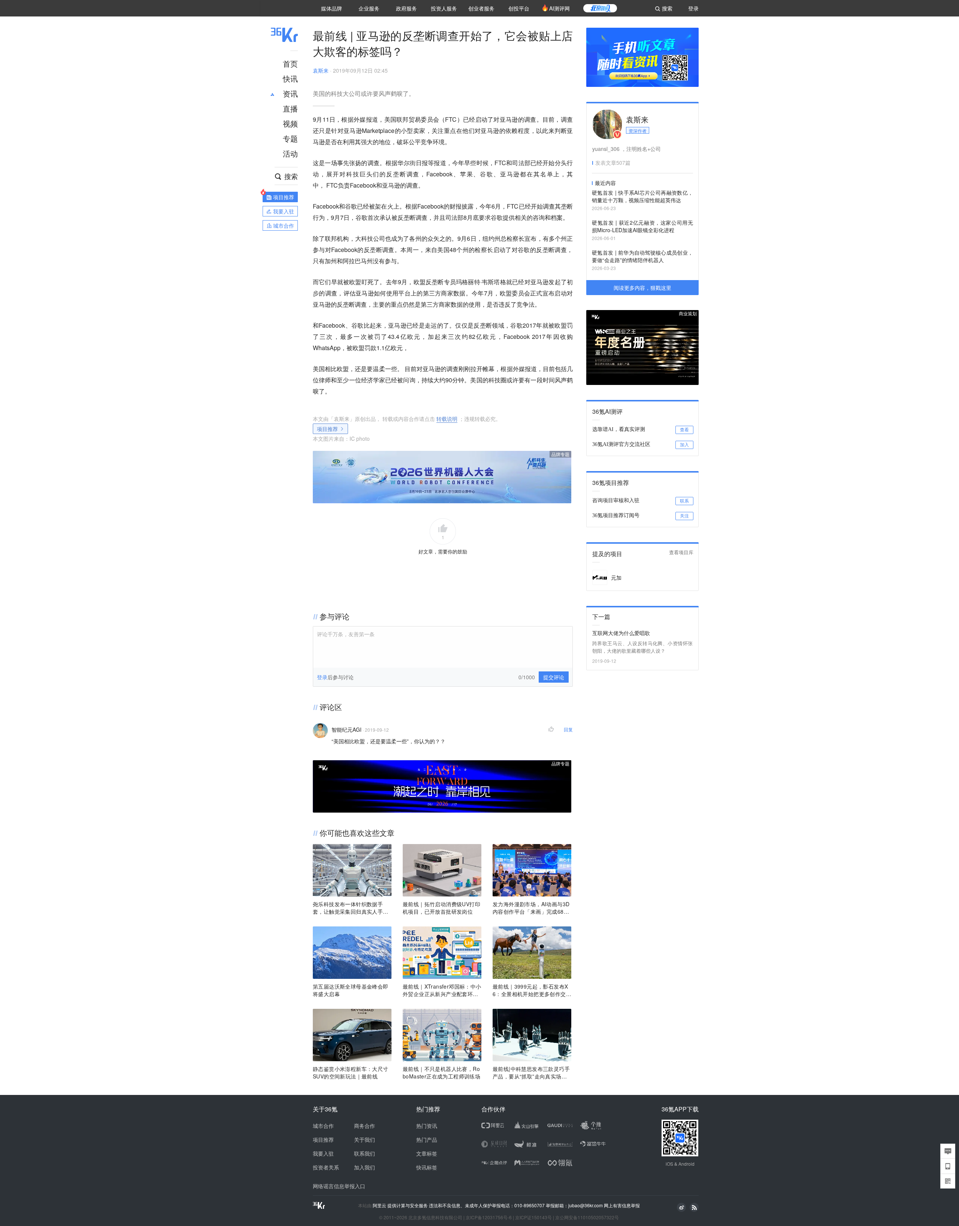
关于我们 (364, 1139)
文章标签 (426, 1153)
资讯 (290, 93)
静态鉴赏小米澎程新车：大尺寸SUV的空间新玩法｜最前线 (350, 1072)
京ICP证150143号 (533, 1217)
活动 (290, 153)
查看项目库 (681, 552)
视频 (290, 123)
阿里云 (380, 1205)
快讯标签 (426, 1167)
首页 (290, 63)
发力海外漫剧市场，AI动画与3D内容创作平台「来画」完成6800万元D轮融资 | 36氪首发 (531, 907)
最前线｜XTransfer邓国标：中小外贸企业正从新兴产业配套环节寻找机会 (442, 990)
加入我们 (364, 1167)
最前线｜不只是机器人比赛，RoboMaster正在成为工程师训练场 (441, 1072)
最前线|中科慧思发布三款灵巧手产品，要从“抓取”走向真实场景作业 (531, 1072)
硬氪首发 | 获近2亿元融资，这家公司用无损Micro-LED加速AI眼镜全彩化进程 (642, 226)
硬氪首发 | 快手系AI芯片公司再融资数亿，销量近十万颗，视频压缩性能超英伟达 (642, 196)
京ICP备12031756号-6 (489, 1217)
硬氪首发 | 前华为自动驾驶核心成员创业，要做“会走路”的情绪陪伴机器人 (642, 256)
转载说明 (446, 418)
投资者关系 (326, 1167)
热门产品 (426, 1139)
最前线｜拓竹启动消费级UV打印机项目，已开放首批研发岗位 (441, 907)
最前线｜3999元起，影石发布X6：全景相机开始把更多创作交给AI (532, 990)
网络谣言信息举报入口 (339, 1186)
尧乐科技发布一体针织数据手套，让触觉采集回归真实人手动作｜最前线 (350, 907)
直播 (290, 108)
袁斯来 (321, 70)
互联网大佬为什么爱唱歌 (621, 633)
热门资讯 (426, 1125)
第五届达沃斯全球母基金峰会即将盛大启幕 (350, 990)
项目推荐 (327, 429)
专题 (290, 138)
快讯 (290, 78)
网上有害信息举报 (622, 1205)
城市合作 (323, 1125)
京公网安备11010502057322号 (587, 1217)
